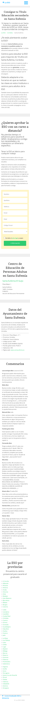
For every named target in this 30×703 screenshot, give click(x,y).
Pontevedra (6, 662)
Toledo (5, 679)
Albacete (5, 583)
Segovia (5, 667)
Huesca (5, 633)
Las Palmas (6, 640)
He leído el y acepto (14, 238)
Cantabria (6, 612)
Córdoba (5, 618)
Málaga (5, 651)
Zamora (5, 686)
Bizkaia (5, 602)
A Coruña (6, 581)
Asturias (5, 592)
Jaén (4, 635)
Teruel (5, 677)
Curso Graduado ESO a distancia (11, 697)
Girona (5, 622)
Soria (4, 671)
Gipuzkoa (6, 629)
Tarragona (6, 673)
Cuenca (5, 620)
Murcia (5, 653)
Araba (5, 590)
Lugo (4, 647)
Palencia (5, 659)
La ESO (7, 2)
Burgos (5, 605)
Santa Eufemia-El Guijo (12, 280)
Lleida (5, 644)
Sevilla (5, 669)
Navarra (5, 655)
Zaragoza (6, 688)
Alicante (5, 585)
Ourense (5, 657)
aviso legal (15, 238)
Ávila (4, 594)
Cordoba (10, 33)
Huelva (5, 631)
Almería (5, 588)
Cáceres (5, 607)
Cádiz (4, 610)
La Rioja (5, 638)
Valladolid (6, 684)
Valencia (5, 682)
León (4, 642)
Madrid (5, 649)
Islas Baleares (7, 598)
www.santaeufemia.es (17, 350)
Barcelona (6, 600)
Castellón (6, 614)
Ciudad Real (6, 616)
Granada (5, 625)
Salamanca (6, 664)
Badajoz (5, 596)
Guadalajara (7, 627)
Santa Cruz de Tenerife (10, 675)
